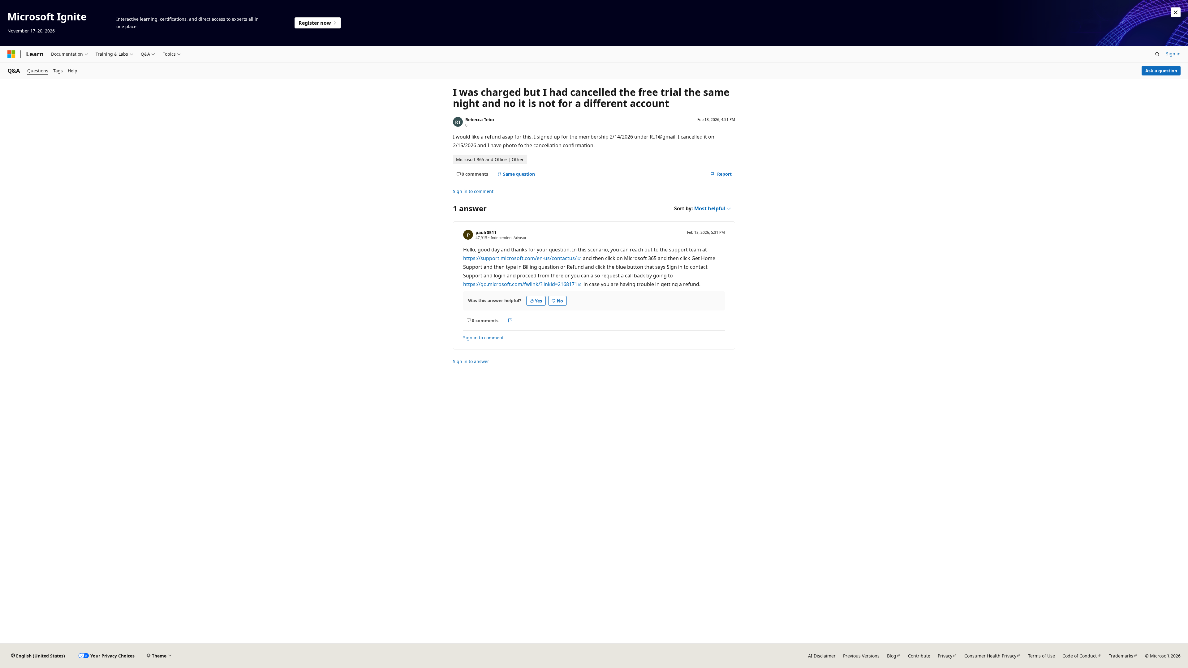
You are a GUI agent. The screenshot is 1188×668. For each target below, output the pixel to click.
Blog (891, 656)
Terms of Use (1041, 656)
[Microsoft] (11, 54)
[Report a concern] (510, 320)
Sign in (1173, 54)
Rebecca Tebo (479, 119)
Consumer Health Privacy (990, 656)
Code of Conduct (1079, 656)
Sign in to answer (471, 361)
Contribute (919, 656)
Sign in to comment (473, 191)
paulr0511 (486, 232)
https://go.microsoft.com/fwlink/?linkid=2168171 (520, 284)
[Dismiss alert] (1176, 12)
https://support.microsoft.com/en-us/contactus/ (520, 258)
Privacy (945, 656)
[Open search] (1157, 54)
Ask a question (1161, 71)
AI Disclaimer (822, 656)
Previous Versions (861, 656)
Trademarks (1121, 656)
